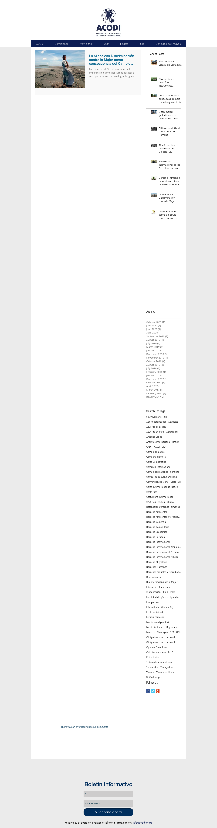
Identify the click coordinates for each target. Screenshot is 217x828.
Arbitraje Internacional (158, 441)
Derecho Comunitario (157, 526)
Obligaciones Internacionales (161, 637)
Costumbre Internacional (159, 496)
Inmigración (152, 602)
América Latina (154, 436)
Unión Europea (154, 677)
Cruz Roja (151, 501)
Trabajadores (167, 667)
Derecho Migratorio (156, 561)
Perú (170, 652)
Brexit (175, 441)
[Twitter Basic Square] (153, 691)
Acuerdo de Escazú (156, 426)
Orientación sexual (156, 652)
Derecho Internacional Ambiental (163, 546)
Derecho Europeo (155, 536)
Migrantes (171, 627)
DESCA (170, 501)
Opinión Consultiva (156, 647)
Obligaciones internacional (160, 642)
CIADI (157, 446)
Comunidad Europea (157, 471)
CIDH (164, 446)
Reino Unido (152, 657)
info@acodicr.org (143, 822)
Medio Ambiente (155, 627)
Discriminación (154, 577)
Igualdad (174, 596)
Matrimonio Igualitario (158, 622)
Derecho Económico (156, 531)
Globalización (153, 591)
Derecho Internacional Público (162, 556)
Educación (151, 587)
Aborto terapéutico (156, 421)
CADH (149, 446)
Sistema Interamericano (159, 662)
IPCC (172, 591)
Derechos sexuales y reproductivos (163, 571)
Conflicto (174, 471)
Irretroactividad (154, 612)
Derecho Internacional (158, 541)
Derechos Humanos (156, 566)
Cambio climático (155, 451)
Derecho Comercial (156, 521)
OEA (172, 632)
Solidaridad (152, 667)
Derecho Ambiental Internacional (163, 516)
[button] (40, 43)
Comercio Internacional (158, 466)
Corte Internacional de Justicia (162, 486)
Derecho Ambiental (156, 511)
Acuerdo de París (155, 431)
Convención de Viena (157, 481)
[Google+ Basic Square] (157, 691)
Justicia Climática (155, 616)
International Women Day (159, 606)
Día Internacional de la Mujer (161, 581)
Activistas (173, 421)
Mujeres (150, 632)
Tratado (150, 672)
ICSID (165, 591)
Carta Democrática (156, 461)
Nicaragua (162, 632)
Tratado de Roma (165, 672)
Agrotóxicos (172, 431)
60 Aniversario (154, 416)
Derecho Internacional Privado (162, 551)
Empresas (164, 587)
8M (165, 416)
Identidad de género (157, 596)
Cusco (161, 501)
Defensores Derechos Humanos (163, 506)
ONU (178, 632)
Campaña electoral (156, 456)
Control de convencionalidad (161, 476)
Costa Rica (151, 491)
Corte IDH (175, 481)
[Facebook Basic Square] (148, 691)
